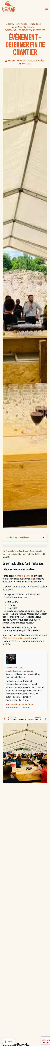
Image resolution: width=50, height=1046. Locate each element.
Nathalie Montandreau (17, 551)
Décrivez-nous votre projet (16, 638)
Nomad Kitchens (24, 575)
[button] (47, 9)
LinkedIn (26, 707)
